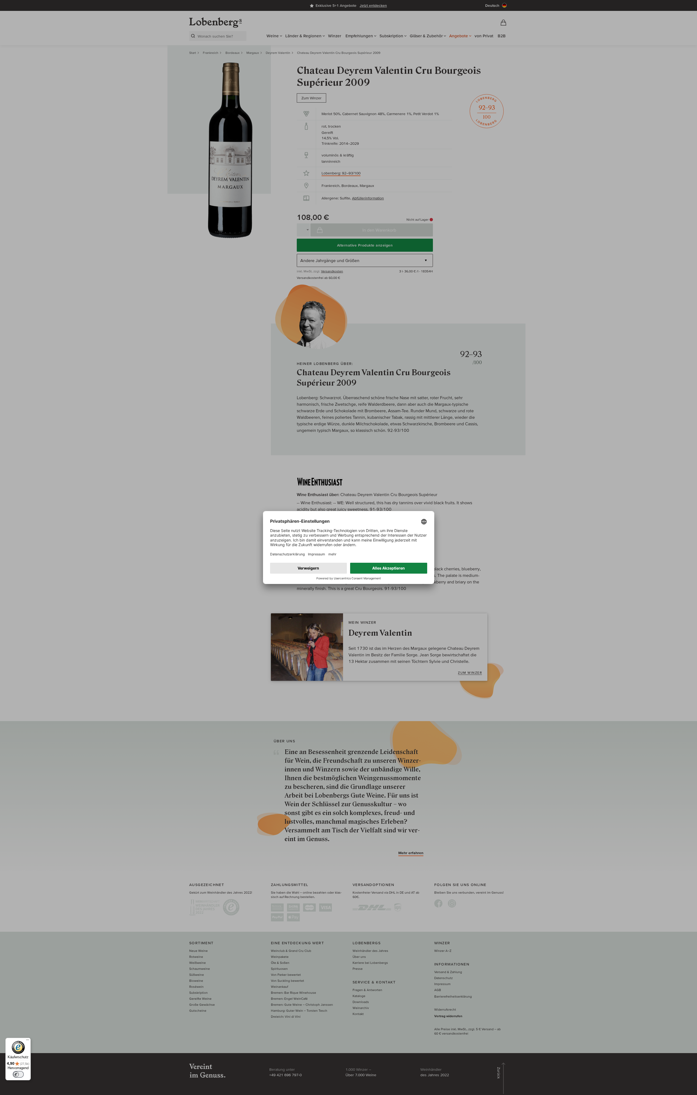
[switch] (18, 1074)
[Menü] (27, 1041)
